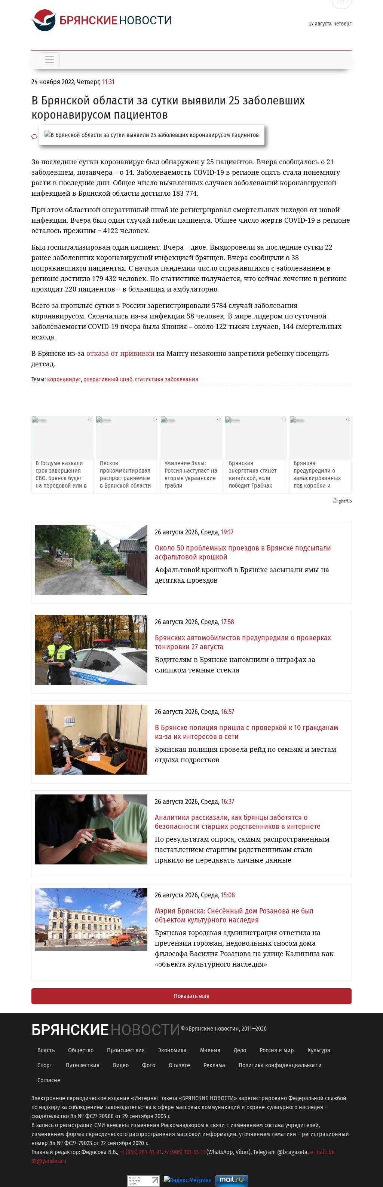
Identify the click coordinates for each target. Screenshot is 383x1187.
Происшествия (126, 1050)
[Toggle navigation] (49, 59)
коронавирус (64, 379)
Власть (46, 1050)
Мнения (210, 1050)
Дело (240, 1050)
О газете (179, 1065)
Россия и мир (277, 1050)
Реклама (214, 1065)
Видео (121, 1065)
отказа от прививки (120, 353)
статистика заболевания (166, 379)
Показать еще (191, 996)
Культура (318, 1050)
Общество (81, 1050)
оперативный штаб (107, 379)
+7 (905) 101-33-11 (184, 1152)
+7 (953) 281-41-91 (141, 1152)
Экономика (172, 1050)
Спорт (44, 1065)
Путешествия (82, 1065)
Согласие (48, 1080)
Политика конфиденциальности (280, 1065)
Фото (148, 1065)
